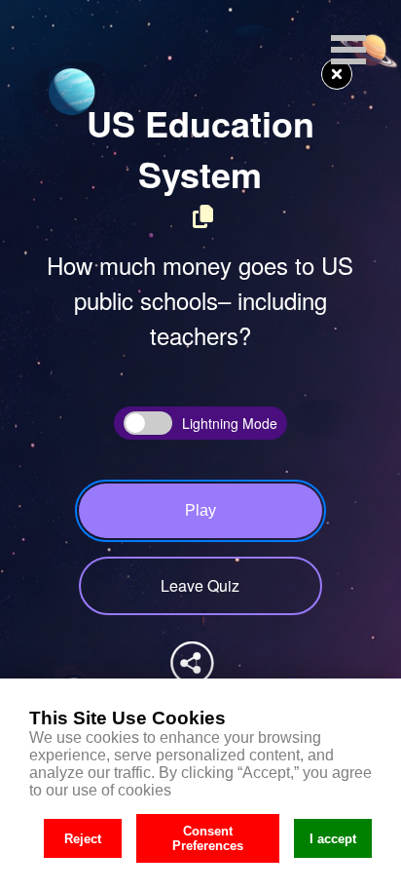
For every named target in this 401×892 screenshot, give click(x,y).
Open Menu (348, 49)
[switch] (148, 423)
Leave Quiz (200, 585)
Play (200, 510)
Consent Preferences (207, 838)
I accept (333, 839)
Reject (82, 839)
